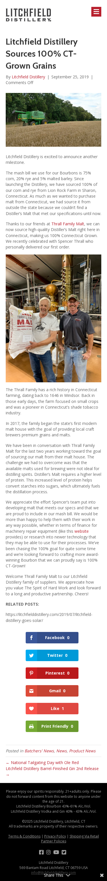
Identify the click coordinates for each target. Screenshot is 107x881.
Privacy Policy (55, 836)
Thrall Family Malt (67, 223)
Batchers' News (39, 750)
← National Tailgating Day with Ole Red (42, 762)
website (81, 531)
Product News (82, 750)
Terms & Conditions (24, 836)
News (61, 750)
